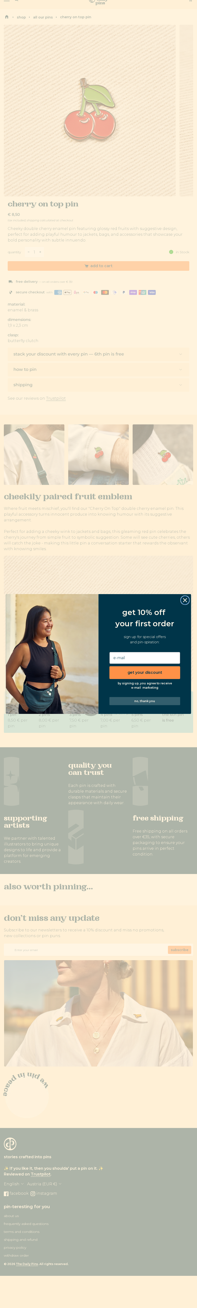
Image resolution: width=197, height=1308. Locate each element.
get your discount (145, 672)
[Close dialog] (185, 600)
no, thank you (144, 701)
